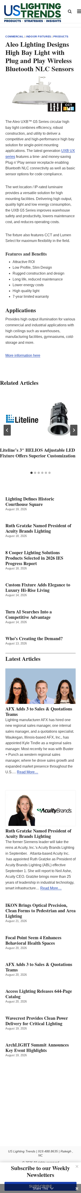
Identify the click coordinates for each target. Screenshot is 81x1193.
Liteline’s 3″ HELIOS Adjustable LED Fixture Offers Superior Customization (37, 453)
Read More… (27, 772)
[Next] (73, 430)
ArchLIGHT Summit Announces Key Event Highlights (37, 1047)
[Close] (77, 1166)
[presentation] (40, 419)
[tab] (31, 473)
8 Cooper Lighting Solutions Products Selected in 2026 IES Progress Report (34, 558)
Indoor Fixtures (38, 36)
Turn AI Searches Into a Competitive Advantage (29, 614)
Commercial (14, 36)
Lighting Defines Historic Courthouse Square (29, 501)
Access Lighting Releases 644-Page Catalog (38, 993)
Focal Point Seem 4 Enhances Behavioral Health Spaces (33, 940)
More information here (22, 355)
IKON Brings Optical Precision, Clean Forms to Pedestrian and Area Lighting (40, 911)
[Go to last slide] (7, 430)
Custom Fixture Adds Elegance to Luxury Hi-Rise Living (37, 587)
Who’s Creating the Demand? (34, 638)
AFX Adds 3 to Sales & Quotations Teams (38, 711)
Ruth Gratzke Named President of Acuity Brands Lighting (38, 528)
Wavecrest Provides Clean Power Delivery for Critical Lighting (36, 1020)
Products (60, 36)
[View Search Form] (69, 11)
